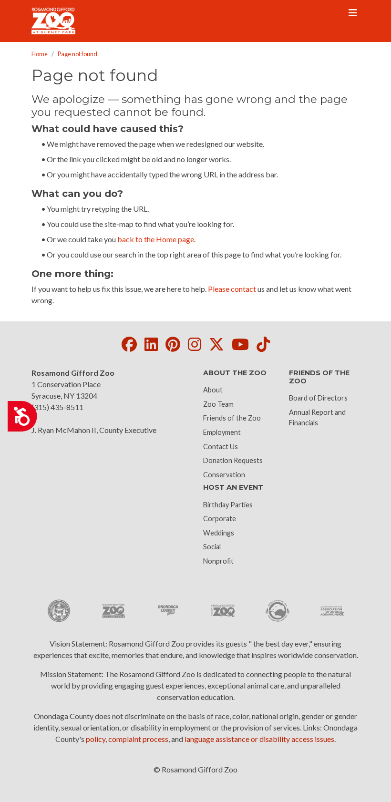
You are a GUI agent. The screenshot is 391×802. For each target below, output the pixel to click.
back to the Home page (155, 239)
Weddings (218, 533)
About (213, 390)
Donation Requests (233, 460)
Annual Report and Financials (317, 417)
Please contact (232, 288)
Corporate (219, 518)
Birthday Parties (228, 505)
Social (212, 547)
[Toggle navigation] (352, 13)
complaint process (138, 738)
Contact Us (220, 446)
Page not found (77, 54)
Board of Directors (318, 398)
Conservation (224, 475)
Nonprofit (218, 561)
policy (95, 738)
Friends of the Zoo (232, 418)
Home (39, 54)
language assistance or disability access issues (259, 738)
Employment (222, 432)
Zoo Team (218, 404)
